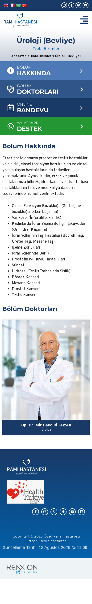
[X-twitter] (53, 511)
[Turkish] (24, 6)
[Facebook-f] (71, 5)
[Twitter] (78, 5)
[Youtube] (85, 5)
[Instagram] (64, 5)
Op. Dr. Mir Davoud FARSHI (46, 425)
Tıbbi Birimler (40, 56)
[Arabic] (18, 6)
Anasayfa (19, 56)
